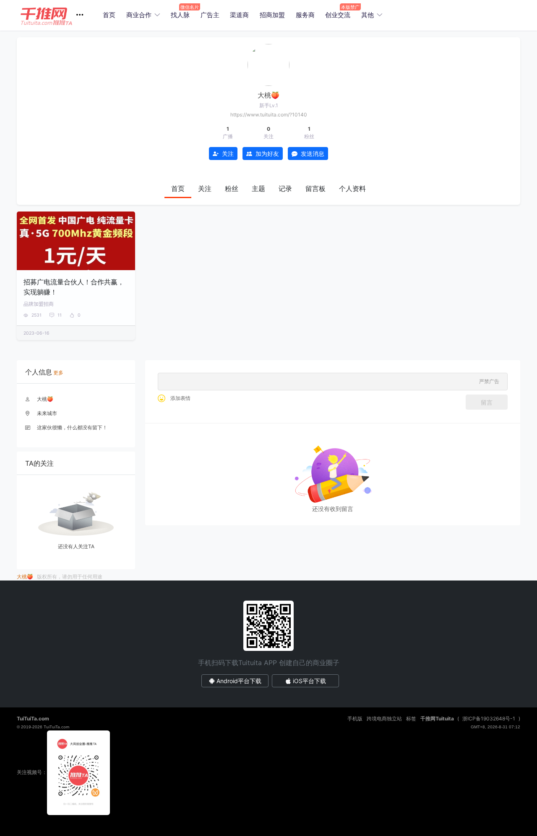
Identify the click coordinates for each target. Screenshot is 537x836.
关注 (228, 153)
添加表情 (180, 398)
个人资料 (352, 188)
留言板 (315, 188)
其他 (367, 15)
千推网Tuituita (437, 718)
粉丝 (231, 188)
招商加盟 (272, 15)
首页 (109, 15)
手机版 (354, 718)
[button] (55, 15)
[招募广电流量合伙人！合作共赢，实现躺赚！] (76, 240)
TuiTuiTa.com (33, 718)
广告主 (210, 15)
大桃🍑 (45, 399)
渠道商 (239, 15)
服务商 (305, 15)
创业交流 (337, 15)
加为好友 (267, 153)
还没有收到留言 (332, 508)
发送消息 (312, 153)
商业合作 (138, 15)
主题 (258, 188)
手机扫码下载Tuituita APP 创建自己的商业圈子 (268, 662)
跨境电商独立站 (384, 718)
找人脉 (180, 15)
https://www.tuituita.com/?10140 (268, 114)
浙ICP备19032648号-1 (488, 718)
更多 (58, 372)
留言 (487, 402)
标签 (411, 718)
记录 (285, 188)
